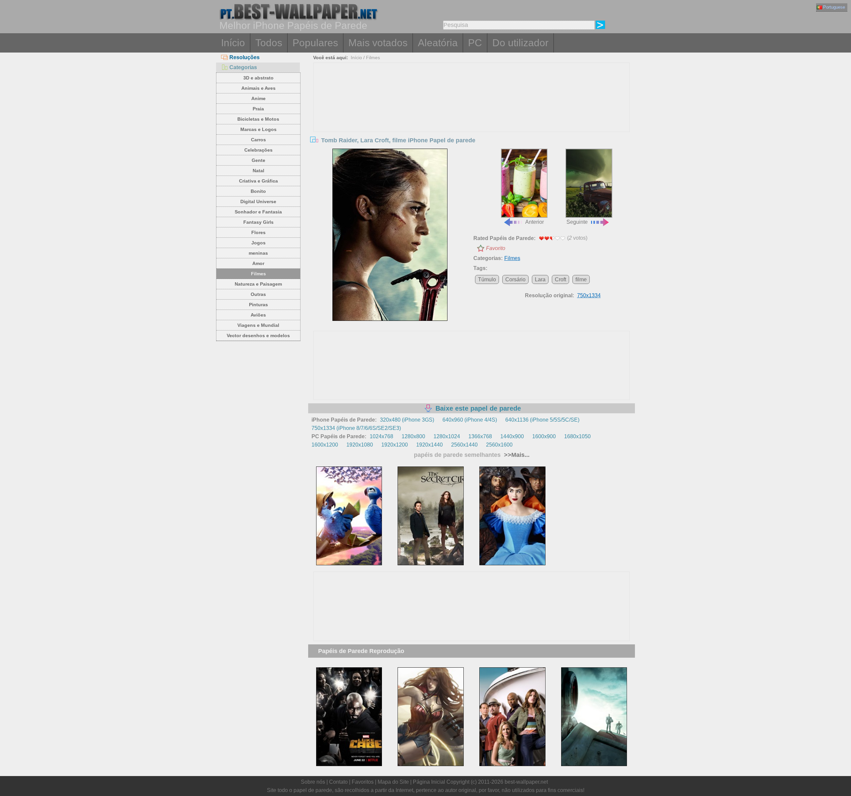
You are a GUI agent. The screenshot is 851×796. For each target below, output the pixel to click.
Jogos (258, 242)
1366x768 (480, 436)
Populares (315, 42)
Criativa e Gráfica (258, 181)
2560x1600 (499, 445)
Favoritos (363, 782)
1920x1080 (359, 445)
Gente (258, 160)
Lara (540, 279)
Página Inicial (429, 782)
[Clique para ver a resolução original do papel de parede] (390, 235)
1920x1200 (394, 445)
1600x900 (544, 436)
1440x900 (512, 436)
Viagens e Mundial (258, 325)
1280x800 (413, 436)
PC (475, 42)
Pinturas (258, 304)
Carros (258, 139)
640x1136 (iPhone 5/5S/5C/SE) (542, 420)
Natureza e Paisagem (258, 284)
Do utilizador (520, 42)
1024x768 (381, 436)
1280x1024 (446, 436)
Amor (258, 263)
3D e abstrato (258, 77)
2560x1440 (464, 445)
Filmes (258, 273)
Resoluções (244, 57)
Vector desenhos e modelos (258, 335)
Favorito (495, 248)
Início (233, 42)
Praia (258, 108)
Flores (258, 232)
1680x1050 (577, 436)
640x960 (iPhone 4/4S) (469, 420)
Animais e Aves (258, 88)
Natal (258, 170)
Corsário (515, 279)
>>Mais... (516, 455)
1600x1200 (324, 445)
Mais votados (378, 42)
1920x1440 (429, 445)
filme (581, 279)
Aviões (258, 315)
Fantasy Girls (258, 222)
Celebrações (258, 150)
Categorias (243, 67)
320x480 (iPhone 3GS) (407, 420)
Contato (338, 782)
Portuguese (834, 7)
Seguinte (577, 222)
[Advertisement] (471, 112)
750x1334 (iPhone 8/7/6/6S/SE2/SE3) (356, 428)
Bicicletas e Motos (258, 119)
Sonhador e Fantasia (258, 211)
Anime (258, 98)
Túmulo (487, 279)
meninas (258, 253)
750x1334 (589, 295)
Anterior (534, 222)
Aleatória (438, 42)
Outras (258, 294)
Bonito (258, 191)
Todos (268, 42)
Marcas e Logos (258, 129)
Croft (560, 279)
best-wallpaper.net (526, 782)
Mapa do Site (393, 782)
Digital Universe (258, 201)
